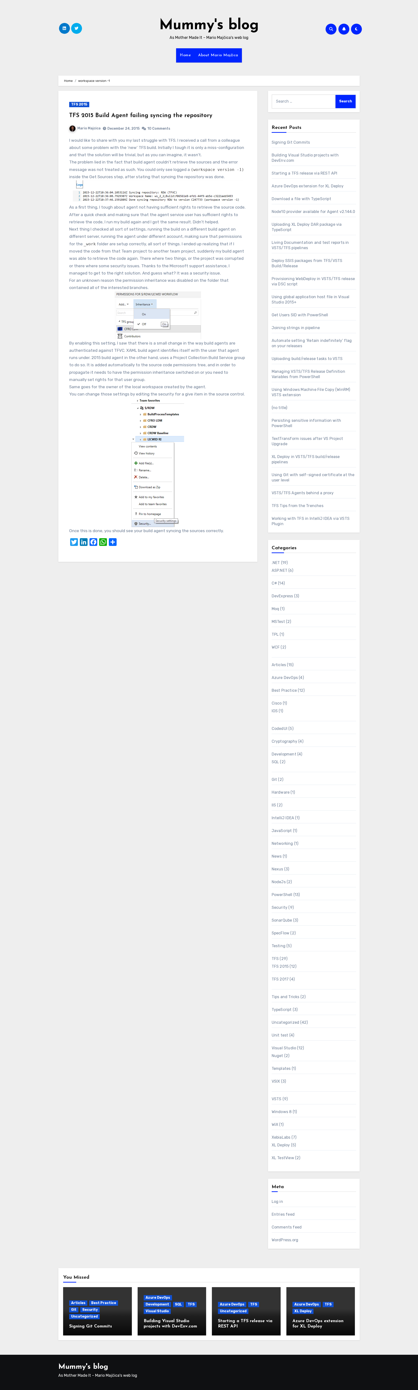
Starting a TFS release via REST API (304, 173)
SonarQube (282, 920)
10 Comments (158, 129)
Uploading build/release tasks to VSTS (307, 358)
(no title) (279, 407)
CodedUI (279, 728)
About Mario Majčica (218, 55)
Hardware (281, 792)
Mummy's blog (209, 25)
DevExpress (282, 596)
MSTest (278, 621)
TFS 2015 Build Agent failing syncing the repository (140, 116)
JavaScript (282, 830)
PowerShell (282, 894)
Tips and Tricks (285, 997)
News (277, 856)
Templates (281, 1068)
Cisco (277, 703)
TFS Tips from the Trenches (297, 505)
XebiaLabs (281, 1137)
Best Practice (284, 690)
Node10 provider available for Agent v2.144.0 (313, 211)
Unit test (280, 1035)
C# (274, 583)
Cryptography (284, 741)
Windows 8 (282, 1111)
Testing (278, 946)
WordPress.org (285, 1240)
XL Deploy (281, 1145)
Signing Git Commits (291, 142)
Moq (275, 609)
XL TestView (283, 1158)
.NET (276, 562)
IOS (275, 711)
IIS (274, 805)
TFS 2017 (280, 979)
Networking (282, 843)
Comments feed (287, 1227)
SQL (275, 762)
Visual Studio (284, 1048)
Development (284, 754)
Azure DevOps (285, 677)
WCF (276, 647)
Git (274, 779)
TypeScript (282, 1009)
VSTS (277, 1099)
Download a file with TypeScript (301, 199)
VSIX (276, 1081)
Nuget (277, 1055)
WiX (275, 1124)
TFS (275, 958)
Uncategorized (285, 1022)
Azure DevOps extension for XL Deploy (307, 186)
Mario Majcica (89, 128)
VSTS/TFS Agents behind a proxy (303, 493)
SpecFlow (281, 933)
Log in (277, 1201)
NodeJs (279, 882)
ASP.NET (279, 570)
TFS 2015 (79, 104)
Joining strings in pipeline (296, 327)
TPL (275, 634)
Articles (279, 665)
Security (280, 907)
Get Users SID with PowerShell (300, 315)
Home (185, 55)
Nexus (277, 869)
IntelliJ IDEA (283, 818)
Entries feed (283, 1214)
